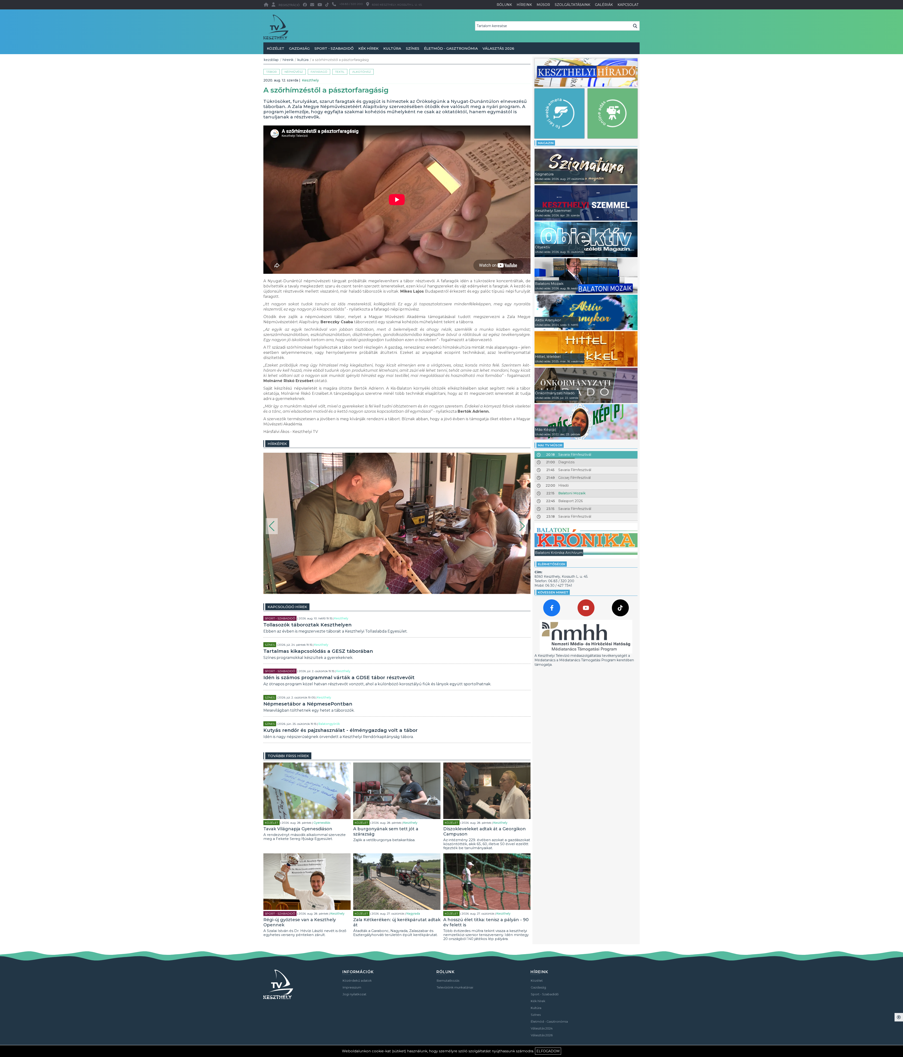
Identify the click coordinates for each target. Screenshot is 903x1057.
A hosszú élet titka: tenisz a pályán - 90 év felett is (486, 922)
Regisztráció (289, 5)
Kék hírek (368, 48)
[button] (272, 526)
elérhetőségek (551, 564)
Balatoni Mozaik (572, 493)
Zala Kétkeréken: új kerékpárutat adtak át (396, 922)
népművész (294, 71)
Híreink (288, 60)
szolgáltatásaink (572, 5)
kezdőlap (271, 60)
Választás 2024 (542, 1028)
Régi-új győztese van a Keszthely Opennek (299, 922)
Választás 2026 (498, 48)
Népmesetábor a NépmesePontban (307, 704)
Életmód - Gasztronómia (451, 48)
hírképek (277, 443)
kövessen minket (553, 592)
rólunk (504, 5)
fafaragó (319, 71)
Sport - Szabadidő (334, 48)
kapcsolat (628, 5)
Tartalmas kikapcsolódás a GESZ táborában (318, 651)
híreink (524, 5)
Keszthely (310, 80)
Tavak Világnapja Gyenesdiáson (297, 828)
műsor (543, 5)
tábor (271, 71)
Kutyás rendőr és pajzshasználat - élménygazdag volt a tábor (340, 730)
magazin (546, 143)
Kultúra (392, 48)
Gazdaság (299, 48)
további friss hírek (288, 756)
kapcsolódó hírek (287, 607)
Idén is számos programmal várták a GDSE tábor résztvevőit (339, 677)
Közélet (275, 48)
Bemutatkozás (448, 980)
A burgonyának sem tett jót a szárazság (385, 831)
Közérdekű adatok (357, 980)
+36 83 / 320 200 (351, 4)
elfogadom (548, 1051)
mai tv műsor (550, 445)
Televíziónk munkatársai (455, 987)
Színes (412, 48)
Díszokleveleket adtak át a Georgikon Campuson (484, 831)
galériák (604, 5)
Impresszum (352, 987)
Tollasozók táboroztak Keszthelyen (307, 625)
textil (340, 71)
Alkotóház (361, 71)
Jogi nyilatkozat (354, 994)
